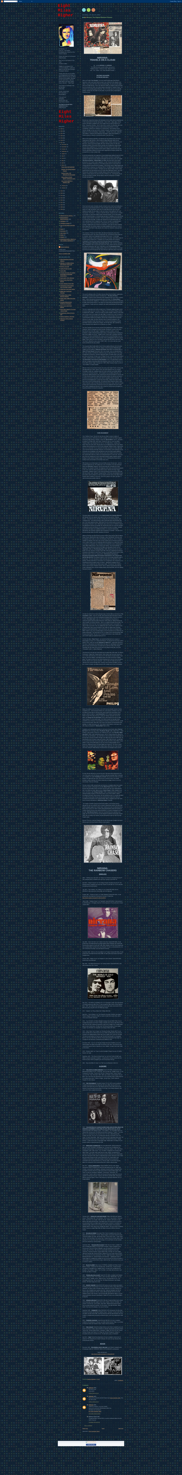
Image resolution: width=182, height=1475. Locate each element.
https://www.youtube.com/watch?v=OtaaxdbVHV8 (102, 1354)
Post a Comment (88, 1425)
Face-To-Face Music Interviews (67, 225)
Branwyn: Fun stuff (64, 266)
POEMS (62, 237)
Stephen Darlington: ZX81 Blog (67, 316)
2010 (61, 204)
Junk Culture (63, 233)
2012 (61, 200)
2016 (61, 190)
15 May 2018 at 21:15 (94, 1393)
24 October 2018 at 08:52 (94, 1413)
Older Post (120, 1428)
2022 (61, 131)
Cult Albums (120, 1380)
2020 (61, 135)
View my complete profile (64, 253)
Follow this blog (91, 1444)
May (63, 160)
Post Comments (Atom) (94, 1431)
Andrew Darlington (65, 247)
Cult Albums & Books (65, 223)
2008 (61, 209)
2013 (61, 197)
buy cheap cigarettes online (95, 1411)
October (64, 149)
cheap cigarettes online (115, 1397)
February (64, 185)
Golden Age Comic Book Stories (67, 289)
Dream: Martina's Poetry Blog (67, 283)
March (63, 165)
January (64, 187)
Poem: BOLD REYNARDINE (68, 167)
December (64, 144)
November (64, 146)
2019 (61, 138)
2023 (61, 128)
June (63, 158)
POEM (61, 235)
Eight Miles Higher (65, 10)
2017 (61, 142)
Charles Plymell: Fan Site (66, 268)
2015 (61, 193)
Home (103, 1428)
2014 (61, 195)
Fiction (61, 229)
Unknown (91, 1387)
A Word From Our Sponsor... (66, 215)
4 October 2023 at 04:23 (94, 1422)
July (63, 156)
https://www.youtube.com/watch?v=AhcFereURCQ (94, 897)
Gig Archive (63, 231)
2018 (61, 140)
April (63, 162)
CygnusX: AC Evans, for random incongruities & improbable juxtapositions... (67, 274)
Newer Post (85, 1428)
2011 (61, 202)
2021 (61, 133)
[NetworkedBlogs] (91, 1442)
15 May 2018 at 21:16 (94, 1401)
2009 (61, 207)
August (63, 153)
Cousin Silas (63, 270)
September (64, 151)
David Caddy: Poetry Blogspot (67, 278)
